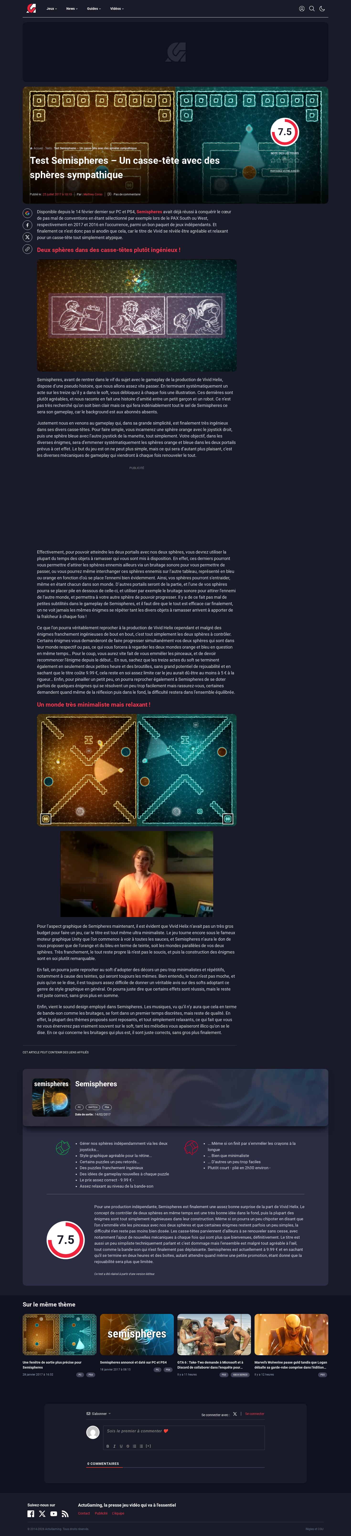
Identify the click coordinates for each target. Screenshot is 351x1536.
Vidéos (115, 9)
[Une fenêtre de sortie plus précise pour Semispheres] (59, 1334)
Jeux (50, 9)
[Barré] (128, 1446)
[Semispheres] (51, 1097)
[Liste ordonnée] (134, 1446)
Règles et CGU (315, 1529)
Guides (92, 9)
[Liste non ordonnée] (141, 1446)
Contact (84, 1513)
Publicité (101, 1513)
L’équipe (118, 1513)
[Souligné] (121, 1446)
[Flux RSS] (65, 1513)
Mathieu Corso (93, 194)
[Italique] (114, 1446)
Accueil (38, 148)
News (70, 9)
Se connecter (254, 1414)
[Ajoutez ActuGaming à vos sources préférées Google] (27, 213)
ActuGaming (31, 8)
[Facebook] (30, 1513)
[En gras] (108, 1446)
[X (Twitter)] (42, 1513)
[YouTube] (53, 1513)
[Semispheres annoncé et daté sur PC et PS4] (137, 1334)
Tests (48, 148)
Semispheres (149, 211)
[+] (148, 1446)
